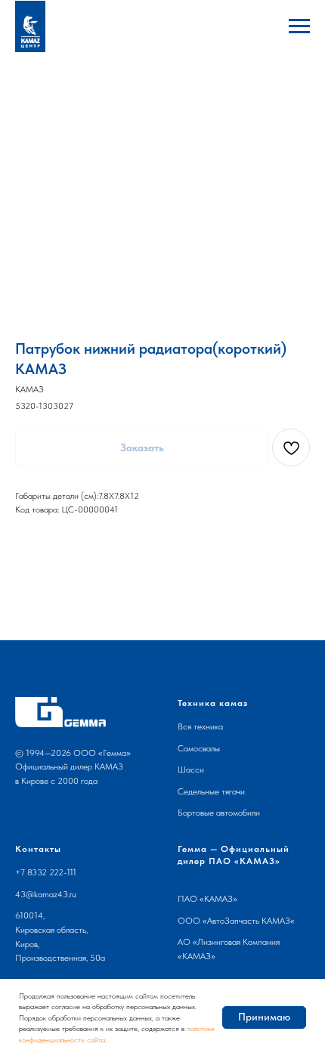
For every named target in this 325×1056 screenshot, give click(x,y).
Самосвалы (199, 748)
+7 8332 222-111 (45, 872)
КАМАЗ (218, 898)
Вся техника (200, 726)
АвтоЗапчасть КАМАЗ (248, 920)
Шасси (191, 769)
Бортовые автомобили (219, 812)
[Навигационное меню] (299, 26)
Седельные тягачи (211, 791)
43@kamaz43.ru (45, 894)
